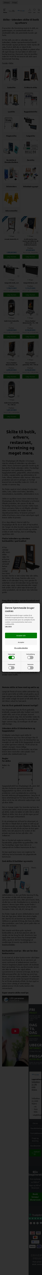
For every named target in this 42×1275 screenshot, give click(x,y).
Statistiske (30, 664)
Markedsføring (30, 654)
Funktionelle (11, 664)
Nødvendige (11, 654)
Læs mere (8, 626)
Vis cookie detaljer (21, 648)
